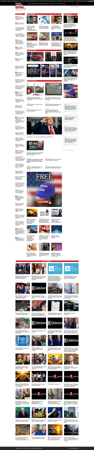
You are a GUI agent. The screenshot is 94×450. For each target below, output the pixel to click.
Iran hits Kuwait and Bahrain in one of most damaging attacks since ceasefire (20, 87)
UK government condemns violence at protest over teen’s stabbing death (19, 152)
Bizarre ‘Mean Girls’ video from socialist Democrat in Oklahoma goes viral (32, 255)
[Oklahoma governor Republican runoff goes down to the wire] (71, 359)
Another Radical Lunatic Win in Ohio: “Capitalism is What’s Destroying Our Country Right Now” (71, 403)
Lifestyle (52, 3)
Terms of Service (18, 448)
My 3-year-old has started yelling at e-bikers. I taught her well (39, 297)
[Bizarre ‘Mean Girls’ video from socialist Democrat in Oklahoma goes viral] (32, 247)
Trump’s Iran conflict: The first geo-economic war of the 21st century (55, 297)
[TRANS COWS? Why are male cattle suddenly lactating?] (39, 412)
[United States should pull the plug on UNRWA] (22, 340)
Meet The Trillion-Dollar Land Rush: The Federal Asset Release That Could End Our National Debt (71, 107)
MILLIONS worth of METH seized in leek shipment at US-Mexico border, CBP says (53, 98)
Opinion (33, 3)
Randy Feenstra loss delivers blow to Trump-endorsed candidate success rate (20, 81)
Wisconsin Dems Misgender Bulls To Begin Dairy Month (19, 172)
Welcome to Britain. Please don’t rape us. (20, 23)
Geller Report (29, 41)
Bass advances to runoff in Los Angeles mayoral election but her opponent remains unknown (19, 223)
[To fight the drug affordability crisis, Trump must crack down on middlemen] (71, 288)
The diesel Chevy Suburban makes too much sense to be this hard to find (19, 54)
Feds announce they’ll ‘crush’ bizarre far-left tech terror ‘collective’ (53, 160)
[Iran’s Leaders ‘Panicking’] (55, 376)
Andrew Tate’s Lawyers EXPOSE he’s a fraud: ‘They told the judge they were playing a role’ (44, 237)
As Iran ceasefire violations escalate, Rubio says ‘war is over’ (20, 133)
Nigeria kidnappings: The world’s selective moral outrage (37, 349)
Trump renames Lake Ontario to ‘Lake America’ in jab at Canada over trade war (56, 221)
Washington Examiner (19, 294)
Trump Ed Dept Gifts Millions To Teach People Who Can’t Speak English (20, 178)
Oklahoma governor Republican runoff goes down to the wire (71, 367)
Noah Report (54, 41)
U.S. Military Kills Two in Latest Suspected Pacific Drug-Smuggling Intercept (19, 74)
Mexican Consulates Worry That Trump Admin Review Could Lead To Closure (20, 239)
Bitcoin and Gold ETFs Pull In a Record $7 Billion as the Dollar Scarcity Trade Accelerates (31, 221)
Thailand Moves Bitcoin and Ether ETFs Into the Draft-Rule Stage (71, 421)
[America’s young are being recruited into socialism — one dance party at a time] (56, 247)
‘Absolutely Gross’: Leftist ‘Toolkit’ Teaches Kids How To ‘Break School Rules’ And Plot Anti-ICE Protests (20, 184)
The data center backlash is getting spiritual (55, 236)
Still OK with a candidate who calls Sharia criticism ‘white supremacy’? (19, 18)
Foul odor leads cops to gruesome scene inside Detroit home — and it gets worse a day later (71, 439)
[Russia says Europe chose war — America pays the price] (22, 305)
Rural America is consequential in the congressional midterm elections (19, 101)
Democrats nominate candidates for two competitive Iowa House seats (19, 191)
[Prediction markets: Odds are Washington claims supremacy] (55, 305)
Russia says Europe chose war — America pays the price (22, 314)
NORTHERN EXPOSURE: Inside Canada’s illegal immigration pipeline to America (35, 98)
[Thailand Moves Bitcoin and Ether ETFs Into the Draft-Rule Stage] (71, 412)
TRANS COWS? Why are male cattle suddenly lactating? (38, 421)
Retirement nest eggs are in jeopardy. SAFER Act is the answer (19, 210)
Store (64, 3)
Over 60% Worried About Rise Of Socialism (19, 59)
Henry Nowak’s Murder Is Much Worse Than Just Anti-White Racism (19, 146)
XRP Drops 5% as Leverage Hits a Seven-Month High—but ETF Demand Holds (55, 367)
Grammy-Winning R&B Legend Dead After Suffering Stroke (70, 118)
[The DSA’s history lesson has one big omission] (39, 376)
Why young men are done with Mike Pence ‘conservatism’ (22, 421)
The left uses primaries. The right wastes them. (19, 48)
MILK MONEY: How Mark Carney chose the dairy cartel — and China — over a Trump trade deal (22, 403)
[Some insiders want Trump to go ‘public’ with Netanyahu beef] (55, 340)
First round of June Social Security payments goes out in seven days (22, 332)
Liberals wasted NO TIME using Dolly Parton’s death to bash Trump (53, 105)
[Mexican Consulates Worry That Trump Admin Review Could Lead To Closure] (71, 268)
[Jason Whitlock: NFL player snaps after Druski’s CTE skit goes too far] (56, 20)
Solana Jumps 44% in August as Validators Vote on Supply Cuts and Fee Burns (20, 29)
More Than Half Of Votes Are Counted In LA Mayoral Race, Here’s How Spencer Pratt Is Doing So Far (71, 129)
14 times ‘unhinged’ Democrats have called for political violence (39, 367)
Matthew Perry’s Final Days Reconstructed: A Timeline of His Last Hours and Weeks (19, 94)
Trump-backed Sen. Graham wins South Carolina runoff (38, 438)
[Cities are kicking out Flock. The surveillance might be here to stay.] (44, 20)
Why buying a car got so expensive (69, 314)
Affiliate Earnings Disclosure (36, 448)
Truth (55, 3)
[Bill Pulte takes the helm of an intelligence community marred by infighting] (22, 268)
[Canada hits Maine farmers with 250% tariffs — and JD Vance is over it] (22, 359)
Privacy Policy (26, 448)
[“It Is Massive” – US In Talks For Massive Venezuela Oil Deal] (44, 125)
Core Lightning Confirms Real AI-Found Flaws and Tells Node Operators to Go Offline (20, 35)
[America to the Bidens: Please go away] (39, 323)
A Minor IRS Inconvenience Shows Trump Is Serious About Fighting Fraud (20, 128)
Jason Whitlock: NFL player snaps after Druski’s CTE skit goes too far (56, 28)
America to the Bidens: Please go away (39, 331)
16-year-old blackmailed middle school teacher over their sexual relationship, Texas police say (70, 25)
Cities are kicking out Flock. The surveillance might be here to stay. (44, 27)
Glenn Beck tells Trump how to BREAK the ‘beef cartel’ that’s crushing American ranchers (35, 153)
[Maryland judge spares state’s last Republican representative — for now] (44, 247)
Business (48, 3)
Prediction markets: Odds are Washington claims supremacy (55, 314)
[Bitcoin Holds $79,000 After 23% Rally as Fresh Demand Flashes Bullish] (22, 376)
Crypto (61, 3)
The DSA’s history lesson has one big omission (38, 385)
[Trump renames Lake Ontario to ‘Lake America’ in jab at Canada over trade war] (56, 213)
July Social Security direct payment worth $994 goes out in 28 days (20, 67)
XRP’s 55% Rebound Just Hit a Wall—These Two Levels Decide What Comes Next (55, 438)
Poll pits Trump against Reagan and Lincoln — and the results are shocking (34, 167)
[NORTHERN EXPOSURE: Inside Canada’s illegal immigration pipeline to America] (35, 89)
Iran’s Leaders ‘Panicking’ (54, 384)
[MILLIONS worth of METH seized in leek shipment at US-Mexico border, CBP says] (53, 89)
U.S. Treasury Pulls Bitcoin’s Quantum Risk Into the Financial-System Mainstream (22, 438)
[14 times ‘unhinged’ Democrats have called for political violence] (39, 359)
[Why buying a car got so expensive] (71, 305)
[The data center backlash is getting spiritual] (56, 229)
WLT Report (68, 116)
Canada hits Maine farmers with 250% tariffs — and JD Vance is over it (21, 367)
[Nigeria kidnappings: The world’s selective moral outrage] (39, 340)
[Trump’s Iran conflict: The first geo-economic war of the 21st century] (55, 288)
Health (37, 3)
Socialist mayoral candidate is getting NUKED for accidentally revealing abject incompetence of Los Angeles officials (35, 161)
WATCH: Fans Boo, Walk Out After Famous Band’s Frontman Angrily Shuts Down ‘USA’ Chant (70, 141)
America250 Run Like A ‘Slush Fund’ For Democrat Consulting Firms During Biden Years (19, 165)
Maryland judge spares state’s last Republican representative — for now (44, 255)
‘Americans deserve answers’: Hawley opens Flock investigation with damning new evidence (32, 28)
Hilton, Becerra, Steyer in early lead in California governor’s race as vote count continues (71, 332)
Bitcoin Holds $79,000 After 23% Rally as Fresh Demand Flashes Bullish (22, 385)
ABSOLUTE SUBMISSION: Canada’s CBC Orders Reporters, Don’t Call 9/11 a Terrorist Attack (32, 45)
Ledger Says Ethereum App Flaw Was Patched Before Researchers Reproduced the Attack (44, 221)
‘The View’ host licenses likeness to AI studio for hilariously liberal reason (53, 167)
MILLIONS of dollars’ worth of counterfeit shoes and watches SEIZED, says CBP (55, 402)
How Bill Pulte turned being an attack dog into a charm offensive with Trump (22, 297)
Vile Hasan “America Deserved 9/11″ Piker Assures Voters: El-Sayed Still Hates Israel (71, 385)
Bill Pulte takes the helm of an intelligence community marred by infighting (19, 216)
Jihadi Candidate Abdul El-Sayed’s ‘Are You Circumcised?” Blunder (38, 402)
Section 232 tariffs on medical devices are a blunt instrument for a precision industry (20, 112)
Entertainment (42, 3)
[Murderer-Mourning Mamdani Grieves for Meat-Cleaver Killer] (44, 36)
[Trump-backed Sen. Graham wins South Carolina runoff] (39, 429)
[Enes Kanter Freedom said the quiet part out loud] (55, 412)
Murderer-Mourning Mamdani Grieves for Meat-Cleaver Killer (43, 44)
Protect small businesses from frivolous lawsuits (18, 106)
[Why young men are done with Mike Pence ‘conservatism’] (22, 412)
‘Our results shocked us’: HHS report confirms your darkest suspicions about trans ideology (19, 42)
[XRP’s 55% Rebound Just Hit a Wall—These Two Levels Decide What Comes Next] (55, 429)
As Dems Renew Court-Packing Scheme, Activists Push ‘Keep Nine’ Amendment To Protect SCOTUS (20, 158)
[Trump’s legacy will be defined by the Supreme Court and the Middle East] (55, 323)
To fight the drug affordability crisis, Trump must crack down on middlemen (71, 297)
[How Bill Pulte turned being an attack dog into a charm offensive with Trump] (22, 288)
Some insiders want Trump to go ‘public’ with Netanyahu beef (55, 349)
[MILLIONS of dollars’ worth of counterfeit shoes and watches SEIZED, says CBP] (55, 393)
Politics (30, 3)
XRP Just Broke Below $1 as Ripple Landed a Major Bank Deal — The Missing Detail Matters (70, 53)
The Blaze (28, 96)
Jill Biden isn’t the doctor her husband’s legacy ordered (19, 204)
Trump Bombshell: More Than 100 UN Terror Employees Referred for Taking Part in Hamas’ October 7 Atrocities (70, 39)
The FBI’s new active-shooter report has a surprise (35, 105)
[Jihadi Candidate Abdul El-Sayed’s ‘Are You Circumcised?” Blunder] (39, 393)
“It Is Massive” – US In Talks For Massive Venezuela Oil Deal (40, 137)
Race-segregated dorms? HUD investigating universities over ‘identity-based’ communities (31, 238)
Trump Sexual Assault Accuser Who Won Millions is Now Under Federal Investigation (19, 198)
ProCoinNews (50, 365)
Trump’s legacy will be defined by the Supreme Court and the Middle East (55, 332)
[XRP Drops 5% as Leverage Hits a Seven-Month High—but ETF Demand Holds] (55, 359)
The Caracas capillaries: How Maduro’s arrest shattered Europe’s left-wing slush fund (38, 314)
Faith (58, 3)
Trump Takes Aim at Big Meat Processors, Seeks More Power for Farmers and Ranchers (56, 44)
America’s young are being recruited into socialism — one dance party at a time (56, 255)
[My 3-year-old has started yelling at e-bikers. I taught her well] (39, 288)
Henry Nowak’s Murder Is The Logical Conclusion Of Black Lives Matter (19, 139)
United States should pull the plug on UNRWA (22, 349)
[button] (77, 4)
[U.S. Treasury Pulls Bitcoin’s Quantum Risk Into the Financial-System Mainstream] (22, 429)
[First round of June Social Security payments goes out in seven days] (22, 323)
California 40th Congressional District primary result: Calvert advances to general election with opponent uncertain (71, 350)
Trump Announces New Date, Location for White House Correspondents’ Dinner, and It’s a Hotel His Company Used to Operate (20, 120)
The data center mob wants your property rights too (34, 110)
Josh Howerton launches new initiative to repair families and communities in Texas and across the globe (53, 111)
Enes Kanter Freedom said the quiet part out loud (55, 421)
